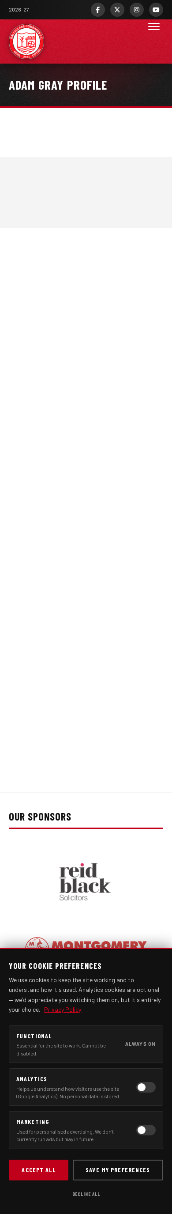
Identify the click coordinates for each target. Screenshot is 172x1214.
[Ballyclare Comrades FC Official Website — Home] (26, 41)
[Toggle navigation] (154, 41)
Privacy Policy (62, 1009)
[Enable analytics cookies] (146, 1087)
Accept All (38, 1169)
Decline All (86, 1194)
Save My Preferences (118, 1169)
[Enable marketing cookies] (146, 1130)
